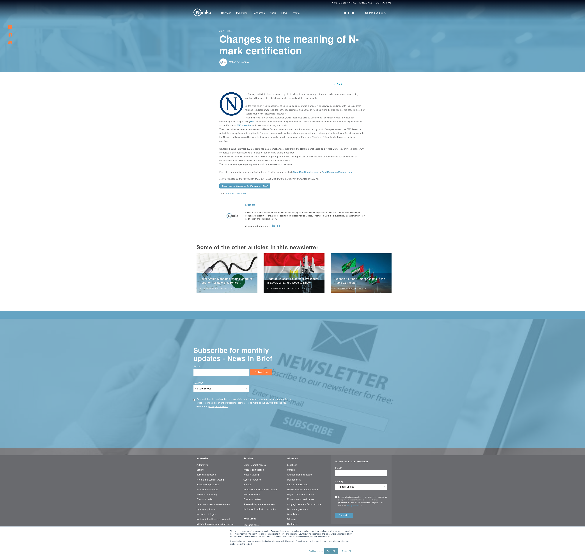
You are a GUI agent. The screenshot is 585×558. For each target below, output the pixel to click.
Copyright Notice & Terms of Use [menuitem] (304, 504)
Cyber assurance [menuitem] (252, 479)
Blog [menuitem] (284, 13)
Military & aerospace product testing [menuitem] (215, 523)
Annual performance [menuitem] (297, 484)
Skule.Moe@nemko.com (305, 172)
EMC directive (244, 125)
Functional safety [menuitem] (252, 499)
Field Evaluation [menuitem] (251, 494)
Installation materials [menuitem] (207, 489)
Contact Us (383, 2)
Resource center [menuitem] (252, 524)
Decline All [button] (346, 551)
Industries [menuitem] (241, 13)
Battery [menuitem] (200, 469)
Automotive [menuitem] (202, 464)
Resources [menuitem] (258, 13)
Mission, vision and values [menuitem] (300, 499)
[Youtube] (353, 13)
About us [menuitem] (292, 458)
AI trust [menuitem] (247, 484)
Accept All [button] (331, 551)
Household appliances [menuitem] (208, 484)
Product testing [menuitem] (251, 474)
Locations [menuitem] (292, 464)
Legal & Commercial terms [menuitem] (300, 494)
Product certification (236, 193)
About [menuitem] (273, 13)
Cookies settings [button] (316, 551)
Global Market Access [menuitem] (254, 464)
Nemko (245, 62)
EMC (252, 121)
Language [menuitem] (365, 2)
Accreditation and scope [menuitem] (299, 474)
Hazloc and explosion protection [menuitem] (260, 509)
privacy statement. (218, 406)
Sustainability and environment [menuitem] (259, 504)
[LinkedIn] (345, 13)
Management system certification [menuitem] (260, 489)
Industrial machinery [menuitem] (207, 494)
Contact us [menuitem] (292, 523)
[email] (10, 42)
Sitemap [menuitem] (291, 519)
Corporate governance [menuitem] (298, 509)
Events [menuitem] (296, 13)
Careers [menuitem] (291, 469)
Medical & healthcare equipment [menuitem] (213, 519)
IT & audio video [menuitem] (205, 499)
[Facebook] (348, 13)
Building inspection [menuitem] (206, 474)
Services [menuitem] (226, 13)
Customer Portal (344, 2)
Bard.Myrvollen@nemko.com (337, 172)
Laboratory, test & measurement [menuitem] (213, 504)
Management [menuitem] (294, 479)
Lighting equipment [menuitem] (206, 509)
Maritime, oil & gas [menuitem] (206, 514)
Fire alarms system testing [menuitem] (210, 479)
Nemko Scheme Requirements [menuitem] (303, 489)
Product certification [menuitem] (253, 469)
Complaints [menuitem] (293, 514)
